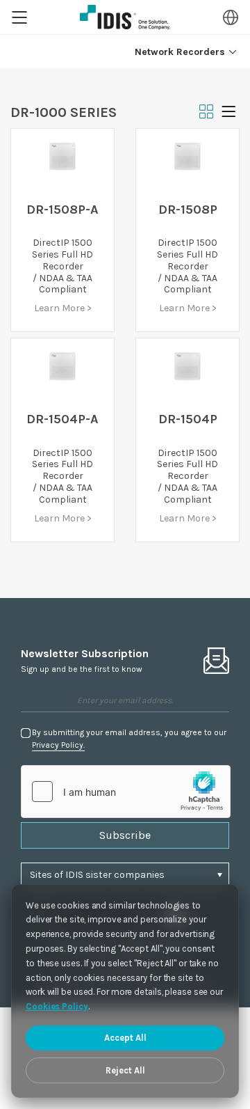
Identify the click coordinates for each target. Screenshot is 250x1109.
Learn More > (63, 308)
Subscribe (125, 835)
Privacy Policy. (58, 745)
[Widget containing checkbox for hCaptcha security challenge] (126, 791)
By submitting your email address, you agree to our (129, 738)
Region (230, 17)
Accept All (125, 1037)
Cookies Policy (57, 1006)
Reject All (125, 1070)
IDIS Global (125, 17)
